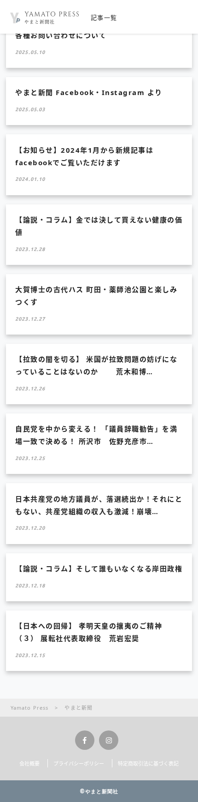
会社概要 (29, 763)
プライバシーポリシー (78, 763)
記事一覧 (104, 17)
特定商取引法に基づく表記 (148, 763)
